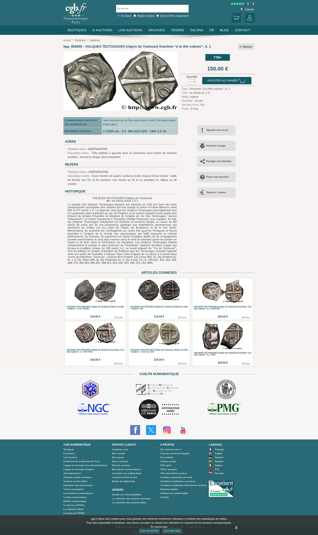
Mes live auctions (121, 465)
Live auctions (130, 30)
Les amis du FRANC (74, 513)
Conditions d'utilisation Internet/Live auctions (183, 485)
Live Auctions (70, 457)
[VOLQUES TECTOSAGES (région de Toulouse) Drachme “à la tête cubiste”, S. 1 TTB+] (120, 109)
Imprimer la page (216, 145)
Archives (156, 30)
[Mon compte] (250, 21)
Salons (196, 30)
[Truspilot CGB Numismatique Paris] (237, 4)
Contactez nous (120, 449)
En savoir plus (159, 526)
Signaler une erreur (217, 130)
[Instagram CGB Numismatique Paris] (167, 430)
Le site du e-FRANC (73, 505)
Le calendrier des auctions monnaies (131, 498)
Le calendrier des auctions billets (129, 502)
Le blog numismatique (75, 497)
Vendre (177, 30)
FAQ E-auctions (168, 469)
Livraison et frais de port (124, 477)
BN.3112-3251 (138, 131)
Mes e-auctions (120, 461)
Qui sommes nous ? (170, 449)
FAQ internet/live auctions (173, 473)
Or (211, 30)
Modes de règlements (123, 481)
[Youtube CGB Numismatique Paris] (183, 430)
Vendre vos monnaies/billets (126, 494)
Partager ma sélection (218, 161)
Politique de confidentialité (174, 493)
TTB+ (217, 57)
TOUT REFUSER (172, 531)
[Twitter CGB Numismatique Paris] (151, 430)
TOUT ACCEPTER (149, 531)
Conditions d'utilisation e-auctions (177, 481)
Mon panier (118, 457)
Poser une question (217, 176)
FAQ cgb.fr (166, 465)
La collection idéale (73, 509)
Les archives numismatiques (78, 493)
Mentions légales (169, 489)
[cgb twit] (247, 4)
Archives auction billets (75, 481)
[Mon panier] (236, 21)
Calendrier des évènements (77, 485)
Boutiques (77, 30)
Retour (247, 46)
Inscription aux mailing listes (126, 473)
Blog (224, 30)
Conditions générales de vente (176, 477)
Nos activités (167, 457)
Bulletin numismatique (74, 501)
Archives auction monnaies (77, 477)
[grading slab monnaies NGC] (94, 409)
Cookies (164, 497)
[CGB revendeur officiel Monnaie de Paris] (159, 409)
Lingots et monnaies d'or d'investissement (85, 465)
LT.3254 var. (111, 131)
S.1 (124, 131)
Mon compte (118, 453)
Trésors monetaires (73, 489)
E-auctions (102, 30)
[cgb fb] (252, 4)
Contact (242, 30)
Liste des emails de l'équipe (174, 453)
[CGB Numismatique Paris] (75, 24)
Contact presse (168, 461)
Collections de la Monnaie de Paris (81, 461)
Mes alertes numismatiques (126, 469)
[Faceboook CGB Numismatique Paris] (135, 430)
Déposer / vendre (216, 192)
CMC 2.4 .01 (158, 131)
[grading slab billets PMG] (223, 409)
